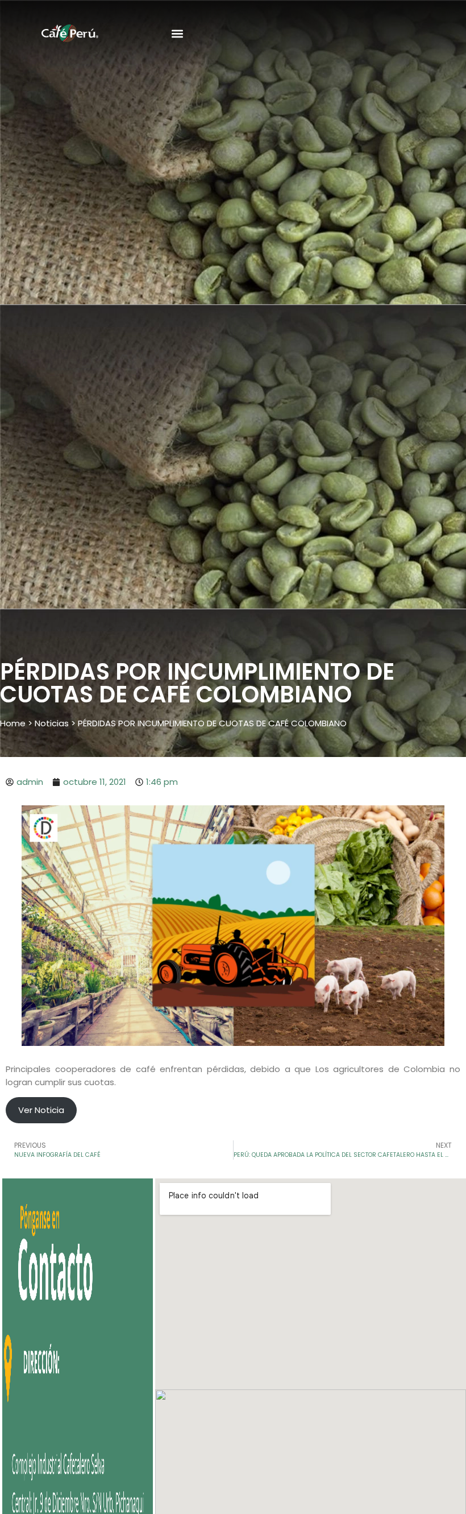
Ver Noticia (41, 1110)
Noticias (52, 723)
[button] (177, 33)
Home (13, 723)
